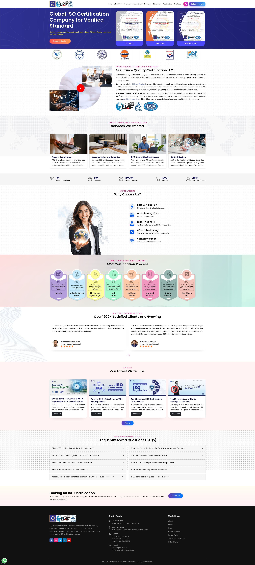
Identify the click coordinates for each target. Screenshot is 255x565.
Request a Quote (59, 41)
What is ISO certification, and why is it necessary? (73, 448)
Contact (171, 524)
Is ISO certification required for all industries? (150, 477)
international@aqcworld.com (123, 550)
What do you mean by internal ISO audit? (149, 470)
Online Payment (197, 4)
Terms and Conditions (176, 538)
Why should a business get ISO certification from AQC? (75, 455)
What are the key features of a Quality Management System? (157, 448)
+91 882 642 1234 (122, 539)
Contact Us (176, 496)
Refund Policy (173, 542)
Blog (170, 528)
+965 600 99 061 (124, 541)
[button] (126, 355)
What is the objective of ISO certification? (69, 470)
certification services (131, 99)
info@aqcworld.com (119, 547)
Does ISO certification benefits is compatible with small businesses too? (83, 477)
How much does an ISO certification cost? (149, 455)
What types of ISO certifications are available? (72, 462)
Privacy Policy (173, 535)
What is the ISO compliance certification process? (152, 462)
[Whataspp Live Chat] (4, 560)
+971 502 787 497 (122, 536)
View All (127, 423)
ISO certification (138, 84)
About (170, 521)
